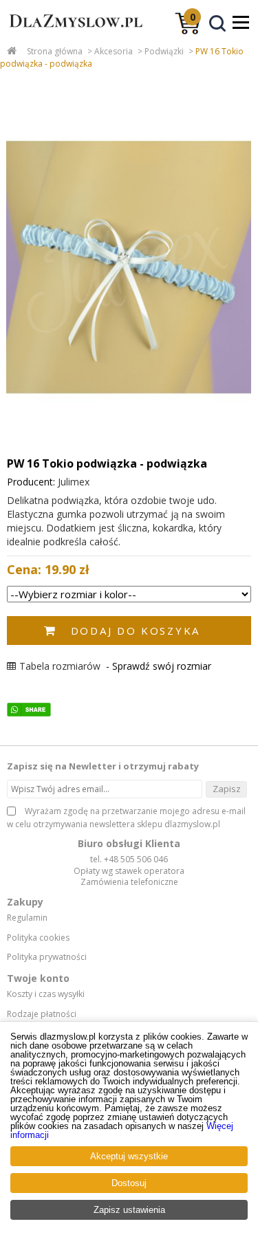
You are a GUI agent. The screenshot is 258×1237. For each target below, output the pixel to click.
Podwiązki (164, 51)
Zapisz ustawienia (129, 1210)
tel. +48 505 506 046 (129, 859)
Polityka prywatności (47, 957)
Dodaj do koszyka (135, 630)
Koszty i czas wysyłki (46, 994)
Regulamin (27, 917)
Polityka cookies (38, 937)
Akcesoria (113, 51)
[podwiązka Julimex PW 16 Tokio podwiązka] (128, 267)
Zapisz (227, 788)
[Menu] (241, 22)
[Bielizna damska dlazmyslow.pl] (72, 33)
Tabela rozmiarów (59, 665)
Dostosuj (129, 1183)
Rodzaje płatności (41, 1014)
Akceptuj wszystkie (129, 1156)
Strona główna (55, 51)
